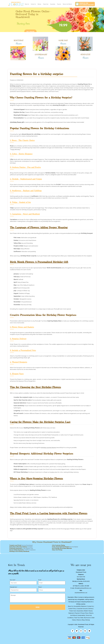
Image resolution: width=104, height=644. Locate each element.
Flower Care (45, 4)
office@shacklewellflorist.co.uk (83, 588)
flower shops (86, 484)
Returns (79, 620)
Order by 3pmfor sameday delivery (86, 4)
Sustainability (81, 615)
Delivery (39, 4)
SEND (37, 607)
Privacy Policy (84, 613)
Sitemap (87, 620)
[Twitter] (76, 630)
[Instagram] (80, 630)
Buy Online (30, 31)
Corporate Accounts (82, 608)
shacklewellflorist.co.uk (81, 592)
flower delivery (29, 484)
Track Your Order (78, 617)
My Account (87, 617)
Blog (83, 620)
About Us (27, 4)
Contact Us (33, 4)
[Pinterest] (89, 630)
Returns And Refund (67, 4)
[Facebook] (72, 630)
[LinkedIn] (85, 630)
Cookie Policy (72, 608)
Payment (59, 4)
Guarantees (52, 4)
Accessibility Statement (80, 606)
